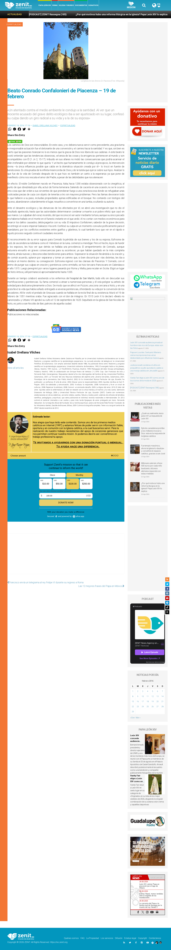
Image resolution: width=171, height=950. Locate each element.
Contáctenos (155, 938)
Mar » (138, 718)
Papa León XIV (44, 5)
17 (143, 701)
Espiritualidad (14, 24)
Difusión (118, 938)
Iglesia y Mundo (66, 5)
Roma (54, 5)
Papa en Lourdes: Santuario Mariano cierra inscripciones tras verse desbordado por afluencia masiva (145, 355)
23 (138, 706)
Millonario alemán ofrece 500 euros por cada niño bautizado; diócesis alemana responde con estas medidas (151, 468)
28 (162, 706)
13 (157, 696)
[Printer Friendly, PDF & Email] (14, 141)
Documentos (81, 5)
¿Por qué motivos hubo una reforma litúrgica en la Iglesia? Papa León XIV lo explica (87, 14)
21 (162, 701)
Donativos (93, 5)
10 (143, 696)
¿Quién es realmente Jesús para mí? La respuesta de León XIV (152, 416)
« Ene (132, 718)
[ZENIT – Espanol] (21, 5)
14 (162, 696)
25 (148, 706)
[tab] (139, 877)
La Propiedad (92, 938)
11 (148, 696)
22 (133, 706)
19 (152, 701)
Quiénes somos (71, 938)
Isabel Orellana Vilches (45, 125)
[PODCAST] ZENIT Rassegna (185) (144, 388)
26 (152, 706)
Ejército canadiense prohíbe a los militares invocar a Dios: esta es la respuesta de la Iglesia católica (153, 432)
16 (138, 701)
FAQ (82, 938)
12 (152, 696)
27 (157, 706)
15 (133, 701)
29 (133, 712)
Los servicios (107, 938)
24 (143, 706)
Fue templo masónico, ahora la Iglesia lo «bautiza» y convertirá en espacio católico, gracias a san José (153, 450)
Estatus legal (130, 938)
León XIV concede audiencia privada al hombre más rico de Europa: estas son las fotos (146, 345)
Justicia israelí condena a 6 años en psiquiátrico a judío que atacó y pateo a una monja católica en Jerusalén (146, 368)
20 (157, 701)
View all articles (15, 367)
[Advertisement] (66, 556)
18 (148, 701)
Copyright (142, 938)
